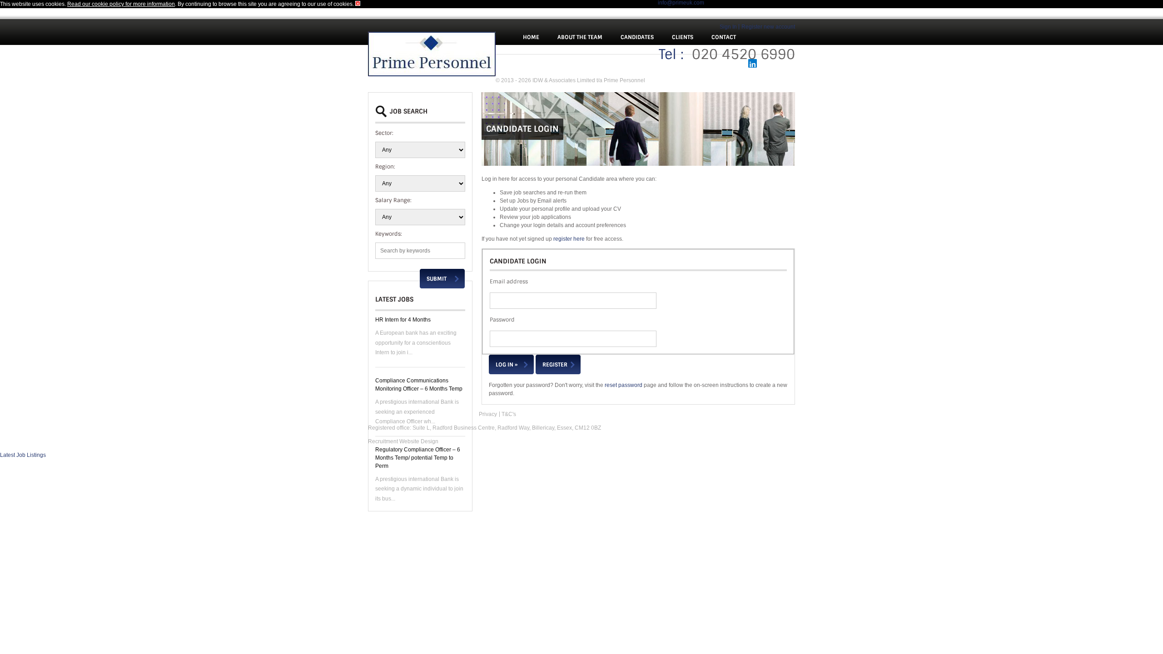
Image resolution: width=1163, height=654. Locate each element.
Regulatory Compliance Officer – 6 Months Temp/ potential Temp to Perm (417, 457)
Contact (723, 37)
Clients (682, 37)
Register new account (768, 27)
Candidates (637, 37)
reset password (623, 385)
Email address (509, 281)
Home (531, 37)
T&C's (509, 414)
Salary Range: (393, 200)
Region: (385, 166)
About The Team (579, 37)
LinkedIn (753, 63)
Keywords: (388, 234)
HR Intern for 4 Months (403, 320)
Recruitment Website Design (403, 441)
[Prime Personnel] (432, 55)
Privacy (488, 414)
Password (502, 319)
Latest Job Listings (23, 455)
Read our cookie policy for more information (121, 4)
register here (569, 239)
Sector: (384, 133)
